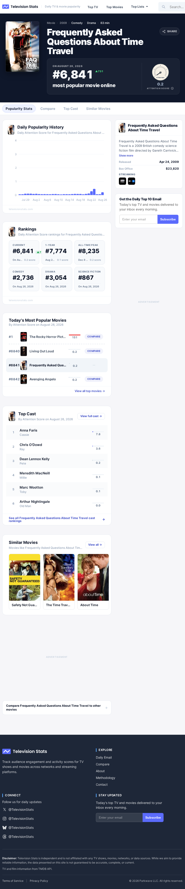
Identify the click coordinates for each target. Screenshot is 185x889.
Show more (126, 155)
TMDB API (44, 869)
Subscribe (168, 219)
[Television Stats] (20, 6)
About (100, 771)
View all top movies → (90, 391)
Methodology (105, 778)
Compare (102, 764)
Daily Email (104, 757)
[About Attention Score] (172, 88)
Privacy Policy (39, 881)
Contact (102, 784)
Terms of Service (12, 881)
